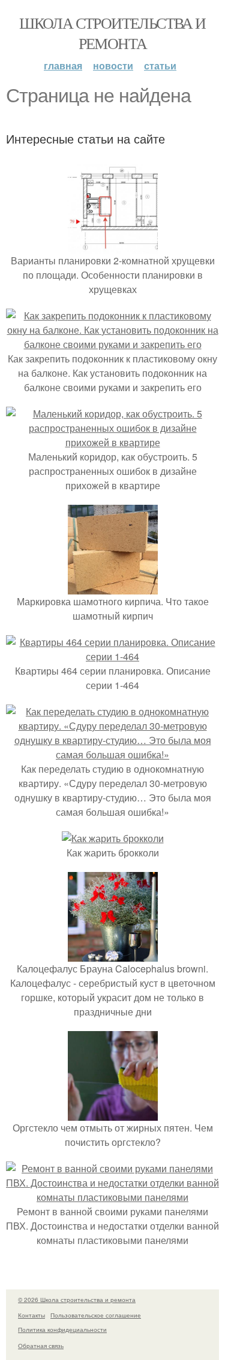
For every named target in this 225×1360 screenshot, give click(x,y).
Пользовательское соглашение (95, 1315)
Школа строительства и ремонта (112, 33)
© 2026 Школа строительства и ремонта (77, 1299)
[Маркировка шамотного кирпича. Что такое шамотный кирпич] (113, 587)
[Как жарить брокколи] (113, 838)
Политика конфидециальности (62, 1329)
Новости (113, 65)
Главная (63, 65)
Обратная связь (41, 1345)
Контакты (31, 1315)
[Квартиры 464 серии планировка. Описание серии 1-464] (112, 656)
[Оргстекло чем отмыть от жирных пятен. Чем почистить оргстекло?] (113, 1113)
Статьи (160, 65)
